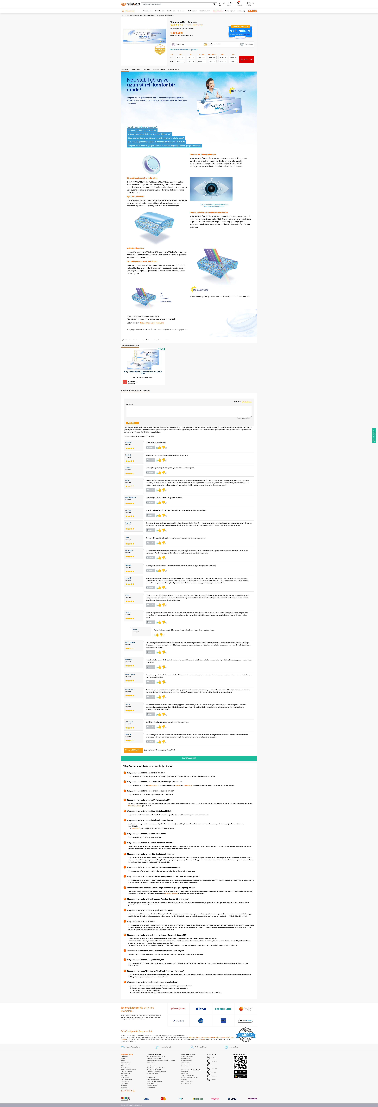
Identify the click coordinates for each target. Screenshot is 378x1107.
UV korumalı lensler (134, 806)
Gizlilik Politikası (125, 1068)
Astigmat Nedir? (151, 1087)
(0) (158, 447)
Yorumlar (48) (190, 25)
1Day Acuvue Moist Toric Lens (152, 323)
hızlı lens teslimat (171, 894)
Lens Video (124, 1087)
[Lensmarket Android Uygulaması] (240, 1076)
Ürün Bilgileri (125, 69)
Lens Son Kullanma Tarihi (154, 1058)
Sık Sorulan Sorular (173, 69)
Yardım (123, 1058)
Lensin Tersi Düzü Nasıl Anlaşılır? (156, 1071)
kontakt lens (202, 1039)
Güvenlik (123, 1066)
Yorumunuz (129, 404)
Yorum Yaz (199, 25)
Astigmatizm (152, 785)
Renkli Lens (171, 11)
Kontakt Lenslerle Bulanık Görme (156, 1056)
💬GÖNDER (131, 423)
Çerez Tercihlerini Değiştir (128, 1091)
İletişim (123, 1060)
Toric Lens (181, 11)
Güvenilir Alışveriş (166, 1047)
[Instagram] (208, 1057)
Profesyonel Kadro (201, 1047)
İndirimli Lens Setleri (187, 1081)
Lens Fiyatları (124, 1083)
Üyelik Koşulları (125, 1064)
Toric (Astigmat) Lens (187, 1075)
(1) (158, 530)
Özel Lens (184, 1079)
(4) (158, 622)
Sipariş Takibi (250, 4)
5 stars (251, 401)
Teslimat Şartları (125, 1073)
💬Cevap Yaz (150, 447)
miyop (178, 785)
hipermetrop (188, 785)
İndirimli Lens (217, 11)
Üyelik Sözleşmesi (126, 1071)
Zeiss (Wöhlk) (185, 1066)
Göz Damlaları (205, 11)
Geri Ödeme (124, 1075)
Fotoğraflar (146, 69)
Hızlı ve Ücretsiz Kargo (133, 1047)
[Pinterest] (208, 1075)
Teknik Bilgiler (136, 69)
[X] (208, 1064)
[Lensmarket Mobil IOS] (240, 1072)
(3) (158, 490)
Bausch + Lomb (213, 1037)
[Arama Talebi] (374, 435)
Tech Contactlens (186, 1064)
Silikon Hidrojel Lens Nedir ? (155, 1081)
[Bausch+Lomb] (223, 1009)
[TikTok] (208, 1072)
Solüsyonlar (192, 11)
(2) (158, 502)
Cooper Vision (205, 1037)
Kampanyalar (230, 11)
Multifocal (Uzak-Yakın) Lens (189, 1077)
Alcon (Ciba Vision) (186, 1060)
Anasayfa (125, 15)
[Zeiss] (223, 1020)
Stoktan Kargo (234, 1047)
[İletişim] (251, 11)
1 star (243, 401)
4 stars (249, 401)
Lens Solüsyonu (186, 1083)
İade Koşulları (125, 1077)
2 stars (245, 401)
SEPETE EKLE (248, 59)
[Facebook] (208, 1061)
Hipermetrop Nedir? (152, 1085)
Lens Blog (241, 11)
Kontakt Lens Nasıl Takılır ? (154, 1070)
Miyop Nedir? (151, 1083)
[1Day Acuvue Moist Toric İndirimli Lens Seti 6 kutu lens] (143, 359)
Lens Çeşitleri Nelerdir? (153, 1079)
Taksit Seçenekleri (159, 69)
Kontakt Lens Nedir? (152, 1073)
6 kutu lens (135, 828)
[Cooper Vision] (245, 1009)
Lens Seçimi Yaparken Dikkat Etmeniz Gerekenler (161, 1060)
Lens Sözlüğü (125, 1081)
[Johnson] (178, 1009)
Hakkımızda (124, 1056)
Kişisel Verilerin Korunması (128, 1069)
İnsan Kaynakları (125, 1062)
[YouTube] (208, 1068)
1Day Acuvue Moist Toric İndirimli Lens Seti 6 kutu (143, 373)
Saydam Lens (147, 11)
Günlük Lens (159, 11)
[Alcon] (200, 1009)
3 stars (247, 401)
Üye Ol (222, 4)
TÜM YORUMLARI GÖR (189, 758)
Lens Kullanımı (151, 1062)
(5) (158, 587)
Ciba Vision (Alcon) (224, 1037)
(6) (164, 605)
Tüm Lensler (130, 11)
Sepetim (240, 3)
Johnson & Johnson (194, 1037)
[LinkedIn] (208, 1079)
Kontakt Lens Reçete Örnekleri (155, 1068)
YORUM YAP (135, 750)
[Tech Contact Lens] (200, 1020)
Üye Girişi (230, 4)
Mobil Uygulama (125, 1089)
